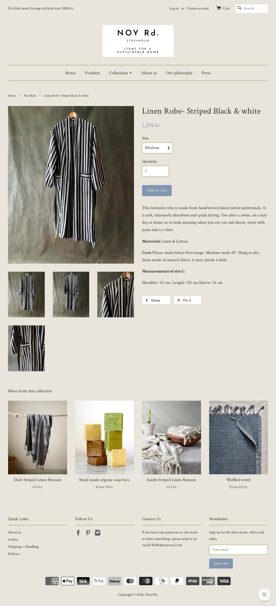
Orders (13, 539)
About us (149, 73)
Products (92, 73)
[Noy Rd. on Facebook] (78, 534)
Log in (174, 8)
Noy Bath (30, 96)
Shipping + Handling (23, 546)
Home (70, 73)
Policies (13, 553)
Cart (226, 8)
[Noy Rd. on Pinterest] (88, 534)
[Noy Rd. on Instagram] (98, 534)
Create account (198, 8)
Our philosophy (179, 73)
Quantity (149, 161)
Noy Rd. (152, 594)
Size (145, 138)
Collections (119, 73)
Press (206, 73)
